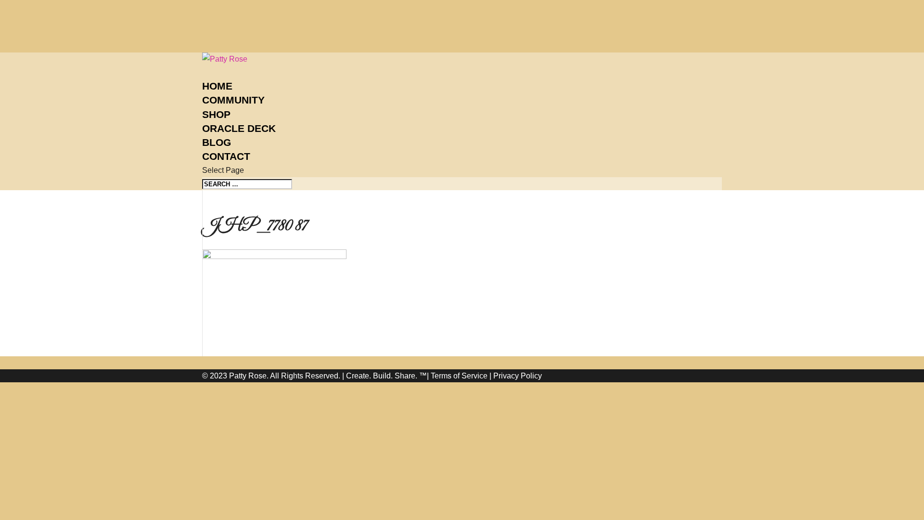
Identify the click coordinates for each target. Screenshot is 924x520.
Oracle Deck (239, 128)
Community (233, 99)
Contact (226, 156)
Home (217, 85)
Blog (216, 142)
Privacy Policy (517, 376)
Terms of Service (459, 376)
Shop (216, 114)
